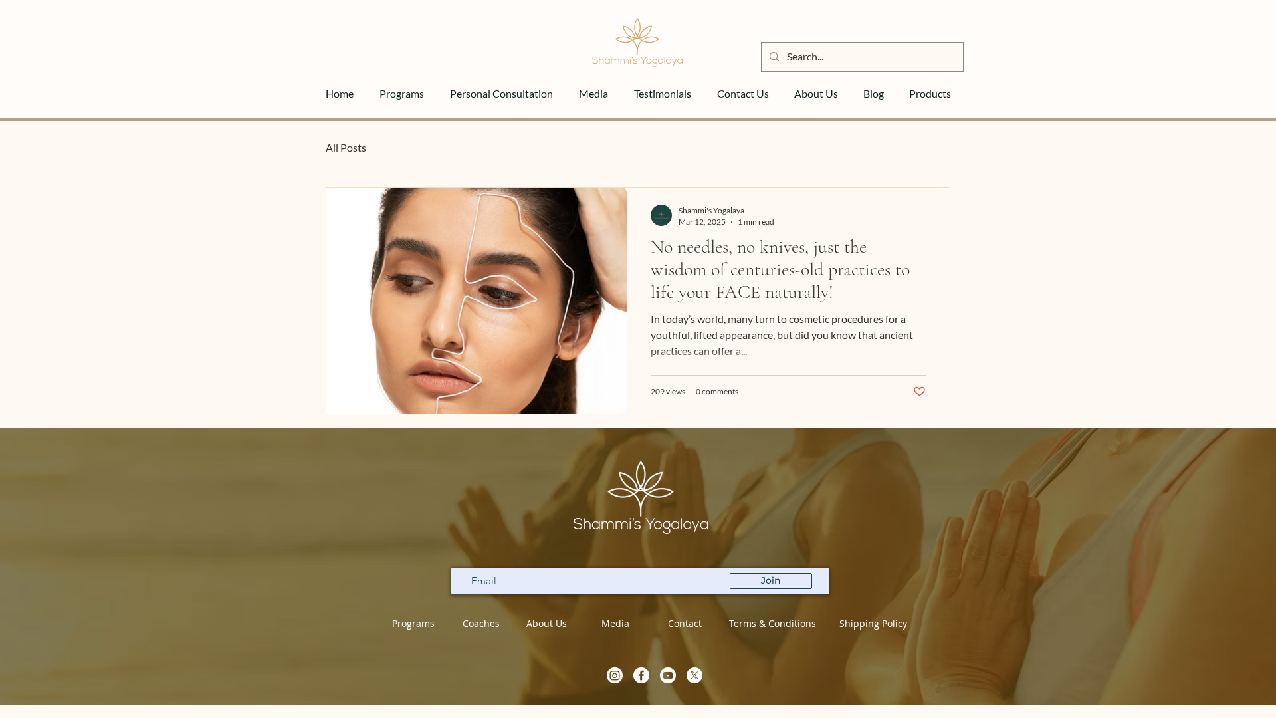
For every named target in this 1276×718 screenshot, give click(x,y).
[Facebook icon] (641, 675)
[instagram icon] (615, 675)
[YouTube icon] (668, 675)
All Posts (346, 147)
